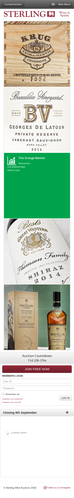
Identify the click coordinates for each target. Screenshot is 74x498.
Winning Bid (58, 450)
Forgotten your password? (12, 399)
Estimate (42, 450)
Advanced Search (59, 422)
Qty (32, 450)
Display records (30, 438)
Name (11, 450)
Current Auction (13, 4)
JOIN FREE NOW (37, 369)
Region (23, 450)
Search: (5, 444)
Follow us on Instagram (59, 487)
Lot (3, 450)
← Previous (50, 467)
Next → (65, 467)
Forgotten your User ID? (11, 402)
